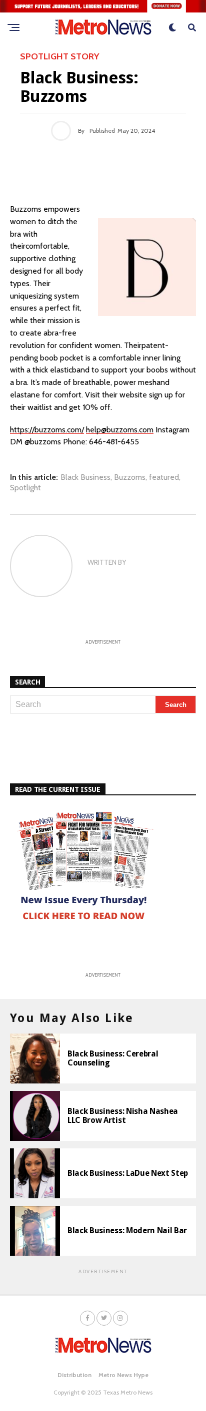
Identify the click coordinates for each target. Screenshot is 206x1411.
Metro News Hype (123, 1375)
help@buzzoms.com (120, 429)
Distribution (75, 1375)
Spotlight (25, 488)
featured (164, 477)
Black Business (85, 477)
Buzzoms (130, 477)
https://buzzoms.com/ (47, 429)
